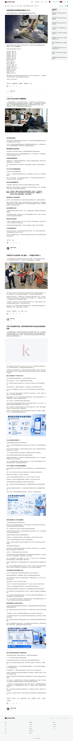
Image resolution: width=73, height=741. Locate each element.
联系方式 (54, 726)
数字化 (38, 698)
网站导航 (54, 724)
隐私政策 (30, 726)
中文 (61, 1)
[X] (19, 86)
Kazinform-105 (36, 5)
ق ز (63, 1)
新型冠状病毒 (14, 83)
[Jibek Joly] (62, 5)
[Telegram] (13, 86)
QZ (55, 1)
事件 (17, 5)
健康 (22, 311)
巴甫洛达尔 (14, 311)
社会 (31, 83)
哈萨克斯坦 (26, 83)
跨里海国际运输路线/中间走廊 (28, 5)
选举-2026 (9, 5)
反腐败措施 (31, 730)
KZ (53, 1)
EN (59, 1)
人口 (19, 311)
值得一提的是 (9, 305)
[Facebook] (16, 86)
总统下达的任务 (24, 698)
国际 (6, 732)
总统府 (13, 5)
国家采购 (30, 732)
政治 (6, 726)
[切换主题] (50, 2)
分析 (46, 1)
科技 (18, 698)
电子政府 (8, 698)
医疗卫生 (8, 83)
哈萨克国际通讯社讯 (11, 258)
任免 (15, 5)
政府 (29, 698)
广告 (54, 728)
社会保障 (8, 700)
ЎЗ (64, 1)
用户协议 (30, 724)
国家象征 (30, 728)
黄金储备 (20, 83)
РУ (57, 1)
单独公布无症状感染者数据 (34, 75)
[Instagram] (7, 86)
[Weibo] (59, 718)
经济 (6, 730)
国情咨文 (20, 5)
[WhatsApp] (10, 86)
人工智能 (43, 698)
